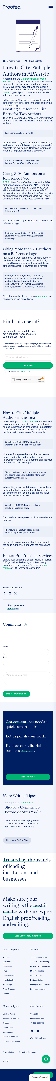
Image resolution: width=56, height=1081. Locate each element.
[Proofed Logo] (12, 7)
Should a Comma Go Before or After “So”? (23, 810)
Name (5, 646)
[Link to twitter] (15, 593)
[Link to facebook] (4, 593)
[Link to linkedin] (10, 593)
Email (5, 657)
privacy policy (24, 371)
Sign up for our (15, 607)
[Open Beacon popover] (46, 1059)
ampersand (42, 296)
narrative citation (28, 422)
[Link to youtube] (38, 1031)
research (7, 93)
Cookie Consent (39, 1077)
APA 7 (6, 182)
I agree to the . (19, 371)
